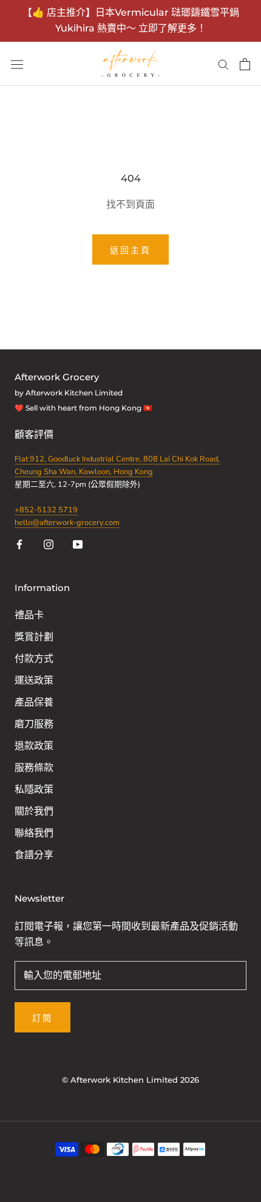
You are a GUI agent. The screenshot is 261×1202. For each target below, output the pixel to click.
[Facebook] (19, 544)
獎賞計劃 (34, 637)
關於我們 (34, 811)
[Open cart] (245, 64)
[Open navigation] (17, 64)
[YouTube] (78, 544)
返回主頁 (130, 250)
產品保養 (34, 702)
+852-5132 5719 (46, 509)
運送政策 (34, 680)
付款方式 (34, 658)
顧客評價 (35, 434)
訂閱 (42, 1017)
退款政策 (34, 746)
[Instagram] (48, 544)
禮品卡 (29, 615)
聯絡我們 (34, 833)
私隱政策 (34, 789)
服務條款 (34, 767)
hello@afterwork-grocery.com (67, 522)
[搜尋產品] (223, 64)
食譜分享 (34, 855)
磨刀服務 (34, 724)
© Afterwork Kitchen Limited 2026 (130, 1080)
